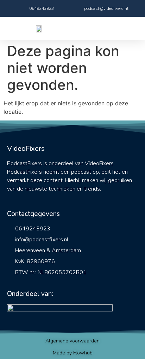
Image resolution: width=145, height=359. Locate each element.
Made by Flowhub (73, 352)
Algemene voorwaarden (72, 341)
